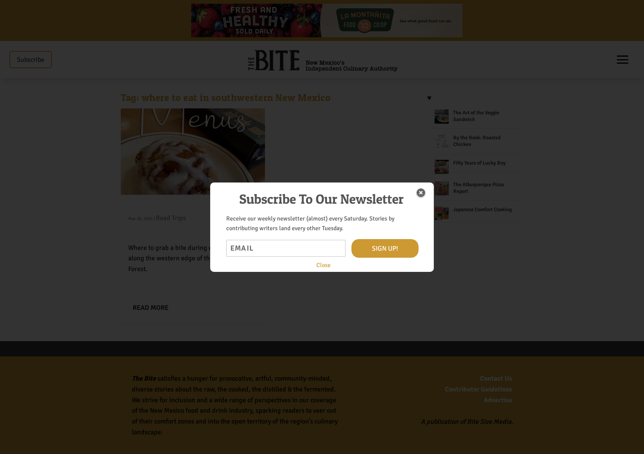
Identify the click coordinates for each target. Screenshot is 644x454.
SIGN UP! (385, 248)
